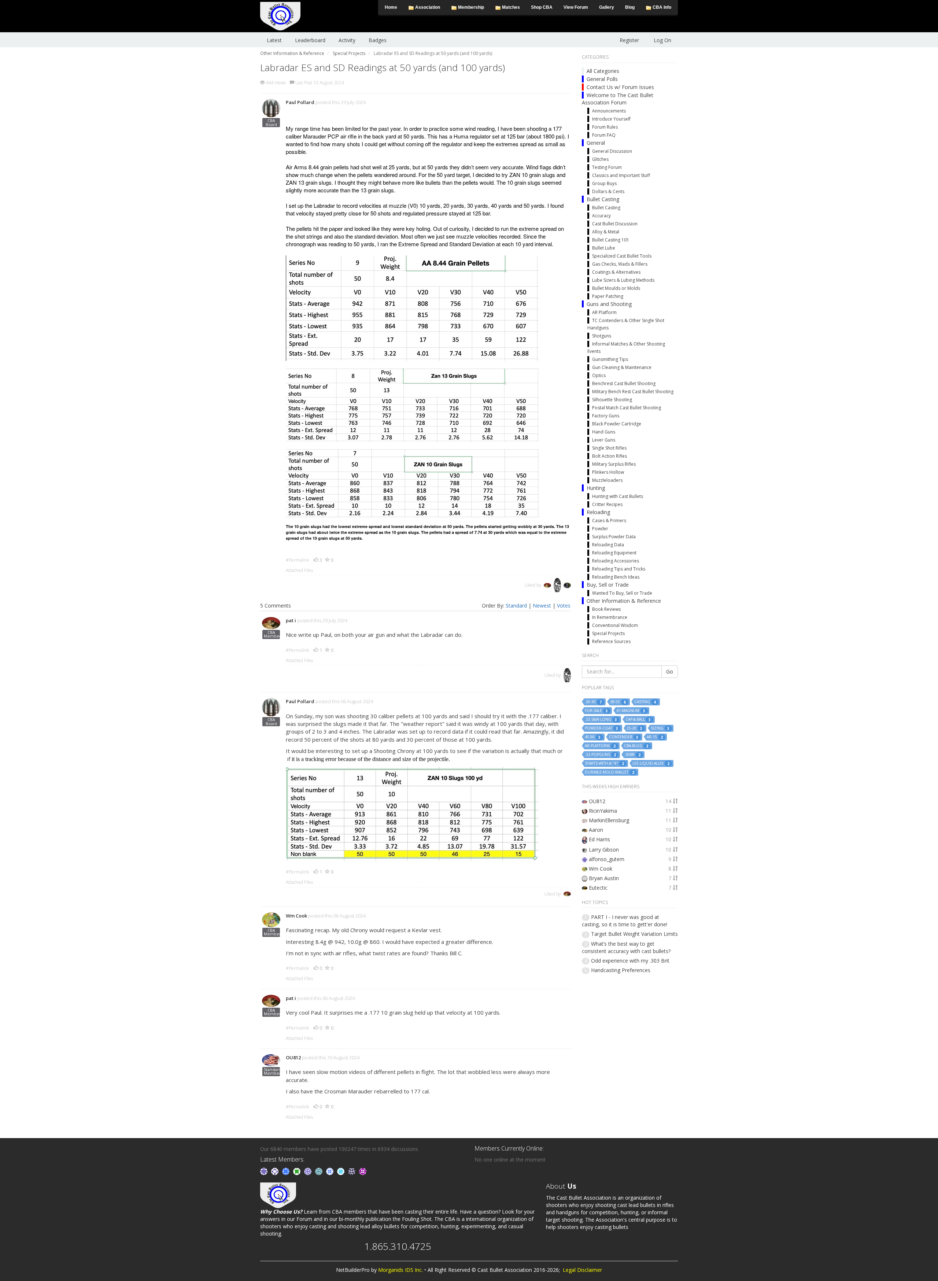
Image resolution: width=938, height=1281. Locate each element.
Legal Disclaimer (582, 1269)
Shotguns (601, 336)
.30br (632, 754)
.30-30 (593, 702)
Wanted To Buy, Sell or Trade (622, 593)
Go (669, 671)
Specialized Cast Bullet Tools (621, 256)
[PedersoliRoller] (352, 1170)
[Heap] (297, 1170)
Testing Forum (607, 167)
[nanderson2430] (319, 1170)
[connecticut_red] (308, 1170)
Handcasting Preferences (620, 970)
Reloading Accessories (615, 561)
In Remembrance (609, 617)
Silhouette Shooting (612, 399)
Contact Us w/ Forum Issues (620, 87)
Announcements (609, 111)
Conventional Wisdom (615, 625)
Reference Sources (611, 641)
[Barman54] (341, 1170)
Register (629, 40)
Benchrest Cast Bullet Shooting (624, 383)
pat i (291, 620)
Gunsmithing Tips (610, 359)
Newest (542, 605)
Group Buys (604, 183)
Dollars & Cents (608, 191)
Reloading (598, 512)
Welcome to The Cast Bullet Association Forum (617, 99)
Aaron (596, 829)
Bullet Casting (603, 199)
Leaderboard (310, 40)
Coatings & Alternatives (616, 272)
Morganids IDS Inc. (400, 1269)
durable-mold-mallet (609, 772)
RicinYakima (603, 810)
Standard (516, 605)
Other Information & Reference (624, 600)
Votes (563, 605)
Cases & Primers (609, 520)
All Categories (603, 70)
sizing (660, 728)
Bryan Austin (604, 878)
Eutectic (598, 887)
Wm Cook (296, 915)
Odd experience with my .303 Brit (630, 960)
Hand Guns (603, 432)
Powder (600, 528)
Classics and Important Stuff (621, 175)
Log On (662, 40)
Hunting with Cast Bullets (617, 496)
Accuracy (601, 216)
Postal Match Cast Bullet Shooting (626, 408)
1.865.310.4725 (397, 1246)
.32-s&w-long (601, 719)
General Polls (602, 78)
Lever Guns (603, 440)
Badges (378, 40)
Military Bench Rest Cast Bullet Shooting (632, 391)
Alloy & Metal (605, 232)
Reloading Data (608, 545)
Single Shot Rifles (609, 448)
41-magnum (630, 710)
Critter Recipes (607, 504)
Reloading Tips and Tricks (618, 569)
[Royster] (286, 1170)
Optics (599, 375)
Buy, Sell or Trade (608, 584)
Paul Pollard (300, 102)
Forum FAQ (604, 135)
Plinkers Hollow (608, 472)
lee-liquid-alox (650, 763)
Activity (347, 40)
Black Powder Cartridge (616, 424)
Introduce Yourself (611, 119)
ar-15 (655, 737)
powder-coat (601, 728)
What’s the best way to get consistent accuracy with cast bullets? (626, 947)
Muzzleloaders (607, 480)
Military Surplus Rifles (614, 464)
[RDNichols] (275, 1170)
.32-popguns (600, 754)
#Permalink (297, 560)
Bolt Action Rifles (609, 456)
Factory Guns (605, 416)
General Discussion (612, 151)
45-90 (593, 737)
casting (645, 702)
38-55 (618, 702)
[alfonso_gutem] (264, 1170)
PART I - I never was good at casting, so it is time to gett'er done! (624, 920)
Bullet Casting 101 (610, 240)
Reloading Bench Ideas (615, 577)
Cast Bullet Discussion (615, 224)
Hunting (596, 487)
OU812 (293, 1057)
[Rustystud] (362, 1170)
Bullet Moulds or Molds (616, 288)
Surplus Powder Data (614, 537)
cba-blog (636, 746)
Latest (274, 40)
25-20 (634, 728)
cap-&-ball (638, 719)
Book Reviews (606, 609)
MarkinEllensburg (609, 820)
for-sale (596, 710)
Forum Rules (605, 127)
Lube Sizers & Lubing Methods (623, 280)
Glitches (600, 159)
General (596, 142)
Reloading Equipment (614, 553)
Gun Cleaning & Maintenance (621, 367)
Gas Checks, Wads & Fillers (619, 264)
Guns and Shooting (609, 303)
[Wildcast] (330, 1170)
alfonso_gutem (606, 859)
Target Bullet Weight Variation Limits (634, 933)
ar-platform (600, 746)
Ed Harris (599, 839)
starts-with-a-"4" (604, 763)
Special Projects (608, 633)
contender (623, 737)
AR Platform (604, 312)
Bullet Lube (603, 248)
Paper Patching (607, 296)
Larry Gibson (604, 849)
